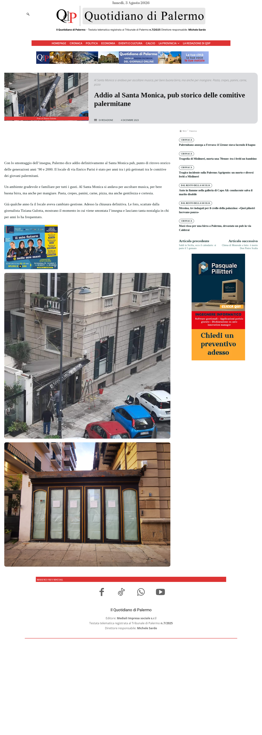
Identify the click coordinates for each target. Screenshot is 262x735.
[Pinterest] (91, 133)
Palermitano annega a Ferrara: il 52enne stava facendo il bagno (217, 144)
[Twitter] (83, 133)
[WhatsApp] (99, 133)
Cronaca (186, 140)
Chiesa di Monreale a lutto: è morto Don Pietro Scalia (240, 247)
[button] (28, 14)
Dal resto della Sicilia (195, 185)
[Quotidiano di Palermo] (131, 16)
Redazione (107, 120)
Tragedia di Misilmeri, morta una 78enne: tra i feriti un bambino (218, 158)
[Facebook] (75, 133)
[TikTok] (121, 592)
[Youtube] (160, 592)
